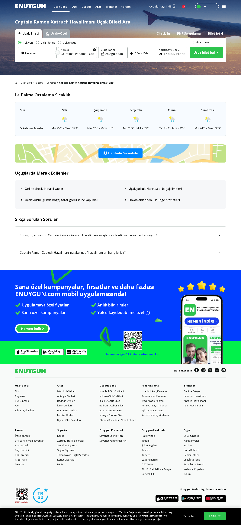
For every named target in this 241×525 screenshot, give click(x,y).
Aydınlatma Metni (194, 464)
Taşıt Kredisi (22, 450)
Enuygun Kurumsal (111, 430)
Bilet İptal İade (192, 459)
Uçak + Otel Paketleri (69, 420)
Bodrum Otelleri (66, 400)
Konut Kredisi (22, 445)
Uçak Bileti (26, 83)
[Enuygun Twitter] (210, 371)
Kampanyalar (191, 440)
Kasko (60, 435)
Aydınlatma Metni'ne (154, 515)
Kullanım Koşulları (194, 469)
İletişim (145, 440)
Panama (39, 83)
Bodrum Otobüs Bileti (111, 405)
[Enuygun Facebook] (196, 371)
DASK (60, 464)
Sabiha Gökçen (192, 391)
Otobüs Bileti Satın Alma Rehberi (117, 420)
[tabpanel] (120, 50)
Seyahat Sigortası (67, 445)
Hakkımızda (148, 435)
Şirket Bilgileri (149, 445)
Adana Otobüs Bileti (110, 410)
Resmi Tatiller (191, 455)
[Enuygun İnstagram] (203, 371)
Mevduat (20, 464)
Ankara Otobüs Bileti (111, 396)
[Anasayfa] (16, 83)
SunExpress (22, 400)
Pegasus (20, 396)
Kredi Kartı (21, 459)
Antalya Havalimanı (195, 400)
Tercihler (189, 516)
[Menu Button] (207, 6)
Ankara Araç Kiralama (154, 396)
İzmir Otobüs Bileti (109, 400)
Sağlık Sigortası (66, 450)
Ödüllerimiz (148, 464)
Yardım (188, 445)
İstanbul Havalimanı (195, 396)
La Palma (51, 83)
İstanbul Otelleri (66, 391)
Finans (19, 430)
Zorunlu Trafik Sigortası (70, 440)
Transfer (189, 385)
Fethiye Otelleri (65, 415)
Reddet (43, 519)
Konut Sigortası (66, 459)
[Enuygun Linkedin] (217, 371)
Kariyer (146, 455)
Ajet (17, 405)
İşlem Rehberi (191, 450)
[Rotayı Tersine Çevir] (57, 53)
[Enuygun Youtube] (223, 371)
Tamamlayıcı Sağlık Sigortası (73, 455)
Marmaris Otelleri (67, 410)
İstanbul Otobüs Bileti (111, 391)
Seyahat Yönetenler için (113, 440)
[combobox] (39, 56)
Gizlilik (187, 474)
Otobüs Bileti (108, 385)
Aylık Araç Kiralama (152, 410)
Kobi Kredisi (22, 455)
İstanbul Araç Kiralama (154, 391)
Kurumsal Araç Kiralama (155, 415)
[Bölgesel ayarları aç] (186, 6)
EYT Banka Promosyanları (29, 440)
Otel (60, 385)
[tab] (28, 33)
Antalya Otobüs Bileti (111, 415)
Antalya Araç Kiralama (154, 405)
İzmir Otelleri (64, 405)
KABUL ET (215, 516)
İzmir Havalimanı (193, 405)
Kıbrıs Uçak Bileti (24, 410)
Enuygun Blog (191, 435)
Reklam (146, 450)
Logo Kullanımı (150, 459)
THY (17, 391)
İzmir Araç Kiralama (153, 400)
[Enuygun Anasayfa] (30, 6)
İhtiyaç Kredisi (23, 435)
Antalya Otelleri (66, 396)
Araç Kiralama (150, 385)
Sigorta (62, 430)
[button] (120, 153)
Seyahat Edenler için (111, 435)
